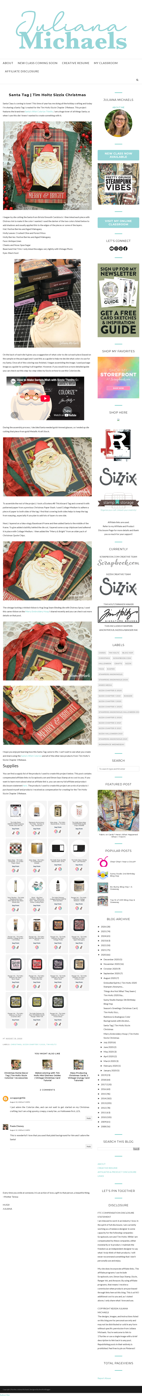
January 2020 (110, 1070)
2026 (103, 926)
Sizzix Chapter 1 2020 (110, 701)
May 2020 (108, 1051)
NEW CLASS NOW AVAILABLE (118, 155)
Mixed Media (105, 685)
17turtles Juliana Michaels (19, 1389)
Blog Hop (127, 653)
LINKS (101, 1176)
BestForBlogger (44, 1389)
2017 (103, 1084)
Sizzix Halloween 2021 (111, 734)
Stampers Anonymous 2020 (113, 680)
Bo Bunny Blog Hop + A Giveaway (121, 888)
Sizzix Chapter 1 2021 (110, 696)
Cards (102, 653)
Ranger (128, 696)
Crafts (118, 663)
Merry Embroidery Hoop (37, 611)
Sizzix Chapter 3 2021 (110, 728)
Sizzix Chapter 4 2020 (110, 707)
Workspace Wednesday (111, 744)
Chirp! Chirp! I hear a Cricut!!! (123, 862)
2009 (103, 1121)
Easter (111, 669)
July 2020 (108, 1042)
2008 (103, 1126)
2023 (103, 940)
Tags (101, 669)
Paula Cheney (17, 1126)
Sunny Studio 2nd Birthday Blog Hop (122, 875)
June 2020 (108, 1047)
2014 (103, 1098)
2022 (103, 945)
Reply (89, 1118)
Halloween (105, 663)
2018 (103, 1079)
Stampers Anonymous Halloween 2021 (119, 712)
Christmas (16, 1044)
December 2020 (111, 959)
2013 (103, 1103)
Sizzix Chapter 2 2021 (110, 723)
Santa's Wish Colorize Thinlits (39, 111)
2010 (103, 1117)
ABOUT (102, 1164)
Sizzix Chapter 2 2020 (110, 717)
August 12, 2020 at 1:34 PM (20, 1130)
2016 (103, 1089)
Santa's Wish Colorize (31, 755)
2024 (103, 936)
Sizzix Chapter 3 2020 (34, 1044)
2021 (103, 950)
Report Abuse (104, 1378)
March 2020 (109, 1061)
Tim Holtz (51, 1044)
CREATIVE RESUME (107, 1168)
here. (25, 785)
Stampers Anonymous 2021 (113, 739)
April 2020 (109, 1056)
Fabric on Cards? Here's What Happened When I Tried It (118, 835)
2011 (103, 1112)
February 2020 (111, 1065)
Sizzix (128, 663)
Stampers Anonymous (110, 674)
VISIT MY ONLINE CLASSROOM (118, 222)
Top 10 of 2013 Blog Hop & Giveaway (122, 901)
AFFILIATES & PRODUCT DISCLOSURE (117, 1172)
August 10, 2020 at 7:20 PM (20, 1102)
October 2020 (110, 968)
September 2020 (112, 973)
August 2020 (110, 978)
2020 (103, 954)
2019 (103, 1075)
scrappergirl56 (17, 1097)
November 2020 (111, 964)
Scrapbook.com (122, 658)
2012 (103, 1107)
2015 (103, 1093)
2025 (103, 931)
